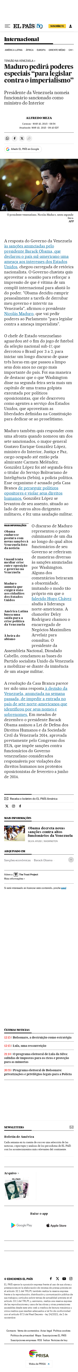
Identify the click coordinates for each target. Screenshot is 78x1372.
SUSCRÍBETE (57, 26)
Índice (46, 1340)
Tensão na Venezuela (18, 60)
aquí (63, 887)
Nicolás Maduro (18, 313)
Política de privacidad (22, 1335)
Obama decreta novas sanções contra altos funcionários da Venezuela (50, 832)
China (72, 50)
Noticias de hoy (59, 1340)
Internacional (21, 39)
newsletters (14, 1127)
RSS (39, 1340)
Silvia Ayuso (35, 841)
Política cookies (61, 1331)
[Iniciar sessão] (70, 26)
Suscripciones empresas (23, 1340)
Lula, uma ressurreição (29, 1046)
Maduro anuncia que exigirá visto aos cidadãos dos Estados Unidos (14, 592)
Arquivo (10, 1173)
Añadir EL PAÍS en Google (25, 149)
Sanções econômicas (17, 860)
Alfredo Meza (39, 118)
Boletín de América (19, 1136)
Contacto (11, 1331)
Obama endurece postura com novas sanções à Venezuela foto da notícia (16, 540)
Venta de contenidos (28, 1331)
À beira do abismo (12, 637)
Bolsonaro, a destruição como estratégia (42, 1037)
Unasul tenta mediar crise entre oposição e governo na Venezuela (15, 566)
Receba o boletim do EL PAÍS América (33, 798)
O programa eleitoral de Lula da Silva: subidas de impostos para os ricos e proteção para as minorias (36, 1058)
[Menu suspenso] (7, 26)
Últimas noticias (17, 1029)
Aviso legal (46, 1331)
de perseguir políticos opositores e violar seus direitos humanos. (33, 493)
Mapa (38, 1335)
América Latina (13, 50)
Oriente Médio (57, 50)
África (30, 50)
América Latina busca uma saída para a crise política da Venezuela (16, 618)
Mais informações (13, 878)
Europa (41, 50)
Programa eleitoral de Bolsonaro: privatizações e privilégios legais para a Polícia (38, 1072)
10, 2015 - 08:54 (44, 124)
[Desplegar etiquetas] (71, 860)
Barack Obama (43, 860)
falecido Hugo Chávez (52, 598)
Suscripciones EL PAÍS (54, 1335)
